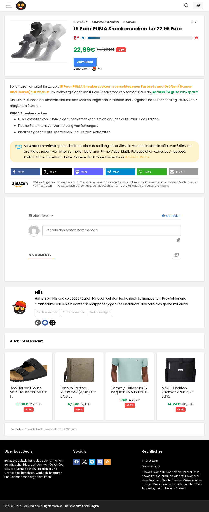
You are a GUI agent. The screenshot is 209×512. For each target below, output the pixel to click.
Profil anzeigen (100, 312)
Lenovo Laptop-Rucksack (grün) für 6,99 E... (78, 392)
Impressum (150, 461)
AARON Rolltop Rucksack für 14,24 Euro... (178, 392)
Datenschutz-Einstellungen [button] (82, 506)
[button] (25, 171)
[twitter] (84, 462)
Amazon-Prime (137, 157)
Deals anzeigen (47, 312)
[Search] (186, 5)
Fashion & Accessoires (105, 21)
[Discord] (100, 462)
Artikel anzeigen (74, 312)
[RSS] (107, 462)
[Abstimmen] (196, 38)
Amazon (131, 22)
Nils (99, 68)
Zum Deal (85, 62)
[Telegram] (92, 462)
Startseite (15, 429)
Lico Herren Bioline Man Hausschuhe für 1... (28, 392)
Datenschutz (151, 466)
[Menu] (9, 5)
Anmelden (172, 216)
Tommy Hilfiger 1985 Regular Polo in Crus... (129, 390)
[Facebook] (76, 462)
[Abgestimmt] (83, 38)
